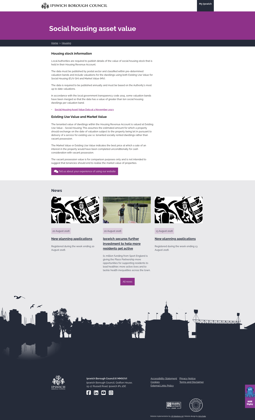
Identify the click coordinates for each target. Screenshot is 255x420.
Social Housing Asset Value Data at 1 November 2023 (84, 109)
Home (54, 43)
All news (127, 281)
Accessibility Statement (164, 378)
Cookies (155, 382)
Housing (66, 43)
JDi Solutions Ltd (177, 416)
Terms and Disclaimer (191, 382)
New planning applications (71, 239)
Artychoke (202, 416)
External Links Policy (162, 385)
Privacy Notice (187, 378)
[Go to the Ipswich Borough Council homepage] (74, 6)
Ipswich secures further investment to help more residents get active (122, 243)
